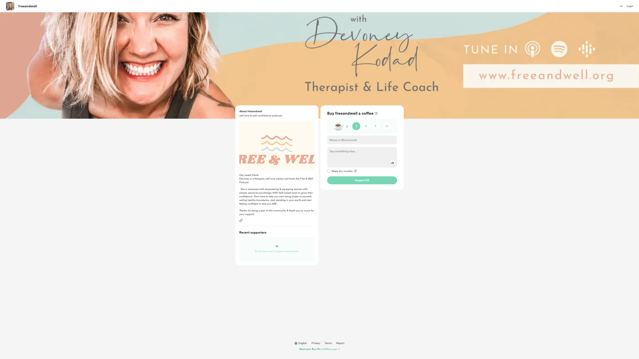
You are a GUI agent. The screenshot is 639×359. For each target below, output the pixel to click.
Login (630, 6)
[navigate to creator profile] (10, 6)
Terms (328, 343)
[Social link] (241, 220)
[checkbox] (340, 171)
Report (340, 343)
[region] (362, 147)
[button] (621, 6)
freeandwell (27, 6)
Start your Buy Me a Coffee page (318, 349)
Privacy (316, 343)
